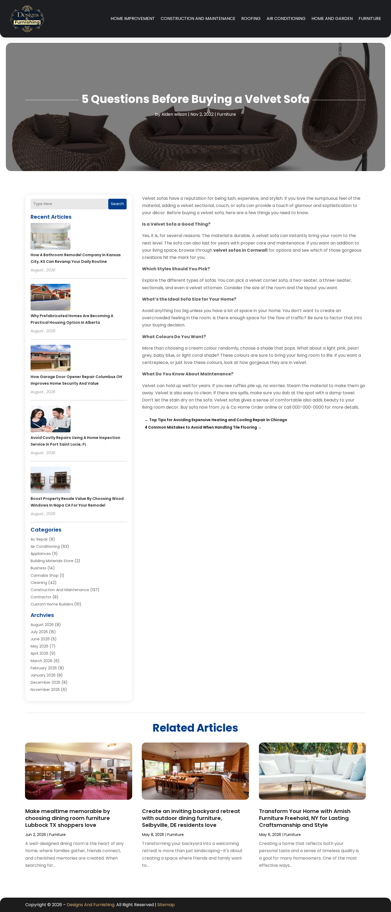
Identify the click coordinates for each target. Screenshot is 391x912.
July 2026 (39, 632)
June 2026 (40, 639)
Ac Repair (39, 539)
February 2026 (44, 668)
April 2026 (39, 653)
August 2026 (42, 624)
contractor (41, 597)
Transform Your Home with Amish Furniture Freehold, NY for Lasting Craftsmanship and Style (305, 818)
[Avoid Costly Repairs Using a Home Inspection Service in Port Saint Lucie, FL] (50, 420)
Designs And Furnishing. (91, 905)
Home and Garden (332, 18)
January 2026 (43, 675)
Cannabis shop (45, 575)
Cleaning (39, 582)
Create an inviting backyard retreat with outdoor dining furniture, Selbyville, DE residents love (191, 818)
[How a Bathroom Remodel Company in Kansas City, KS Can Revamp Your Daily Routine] (50, 237)
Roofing (251, 18)
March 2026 (41, 661)
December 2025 (45, 682)
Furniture (370, 18)
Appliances (41, 553)
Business (38, 568)
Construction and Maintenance (198, 18)
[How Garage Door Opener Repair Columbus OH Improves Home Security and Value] (50, 359)
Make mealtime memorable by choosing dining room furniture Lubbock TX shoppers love (67, 818)
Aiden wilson (174, 114)
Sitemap (166, 905)
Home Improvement (133, 18)
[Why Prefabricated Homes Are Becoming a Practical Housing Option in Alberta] (50, 298)
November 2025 (45, 689)
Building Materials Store (52, 560)
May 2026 (39, 646)
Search (117, 203)
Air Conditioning (286, 18)
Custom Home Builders (52, 604)
